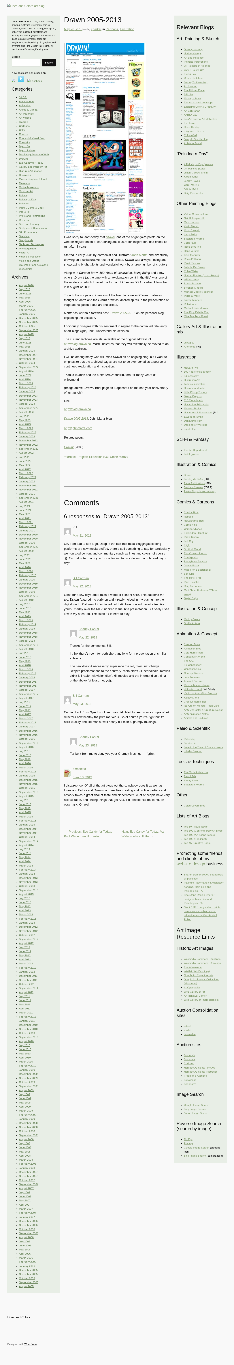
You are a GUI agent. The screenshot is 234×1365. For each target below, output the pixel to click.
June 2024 (25, 375)
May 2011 (24, 1004)
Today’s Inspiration (194, 383)
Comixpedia (191, 557)
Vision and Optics (29, 260)
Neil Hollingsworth (194, 218)
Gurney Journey (193, 49)
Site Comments (28, 232)
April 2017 (25, 714)
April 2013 (25, 910)
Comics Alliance (193, 528)
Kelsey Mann (191, 697)
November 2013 (28, 881)
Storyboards (26, 240)
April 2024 (25, 379)
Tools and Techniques (31, 244)
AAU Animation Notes (196, 713)
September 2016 (28, 743)
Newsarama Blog (194, 520)
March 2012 (26, 963)
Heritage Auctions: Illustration (201, 1071)
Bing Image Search (195, 1109)
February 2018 (27, 673)
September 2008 (28, 1135)
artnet (187, 1026)
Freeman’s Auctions (195, 1075)
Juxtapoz (189, 342)
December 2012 (28, 926)
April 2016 (25, 763)
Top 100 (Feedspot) (195, 838)
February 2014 (27, 869)
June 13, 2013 (82, 777)
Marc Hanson (191, 222)
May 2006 (25, 1249)
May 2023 (25, 420)
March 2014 (26, 865)
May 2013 (25, 906)
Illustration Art (192, 379)
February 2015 (27, 820)
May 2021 (25, 514)
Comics (23, 134)
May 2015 (25, 808)
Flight (187, 545)
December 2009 (28, 1073)
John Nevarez (192, 677)
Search (16, 56)
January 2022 (27, 481)
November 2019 (28, 587)
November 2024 (28, 358)
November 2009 (28, 1078)
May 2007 (25, 1200)
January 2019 (27, 628)
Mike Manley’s (196, 316)
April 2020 (25, 567)
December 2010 (28, 1024)
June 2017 (25, 706)
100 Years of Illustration (197, 371)
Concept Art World (194, 656)
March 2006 (26, 1257)
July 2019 (24, 604)
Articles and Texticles (196, 717)
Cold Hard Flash (193, 652)
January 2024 (27, 391)
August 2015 (26, 796)
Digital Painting (27, 150)
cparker (96, 29)
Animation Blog (192, 648)
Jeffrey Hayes (192, 180)
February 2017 (27, 722)
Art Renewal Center (195, 995)
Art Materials (26, 113)
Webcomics (25, 268)
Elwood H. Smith (193, 416)
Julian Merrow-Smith (196, 172)
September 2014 (28, 841)
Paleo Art (24, 203)
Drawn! (69, 447)
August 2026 (26, 285)
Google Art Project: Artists (198, 975)
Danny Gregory (193, 396)
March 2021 (26, 522)
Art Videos (25, 117)
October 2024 (27, 362)
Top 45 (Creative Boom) (198, 842)
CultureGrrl (190, 135)
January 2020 (27, 579)
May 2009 (25, 1102)
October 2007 (27, 1180)
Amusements (26, 101)
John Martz (139, 255)
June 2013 (25, 902)
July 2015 (24, 800)
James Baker (191, 565)
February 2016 (27, 771)
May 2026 (25, 297)
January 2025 (27, 350)
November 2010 (28, 1029)
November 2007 (28, 1175)
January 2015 (27, 824)
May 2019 (25, 612)
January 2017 (27, 726)
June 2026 (25, 293)
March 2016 (26, 767)
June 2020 (25, 559)
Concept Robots (193, 673)
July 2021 (24, 506)
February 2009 (27, 1114)
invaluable (190, 1034)
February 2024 (27, 387)
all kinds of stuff (193, 689)
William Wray (191, 279)
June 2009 (25, 1098)
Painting (23, 195)
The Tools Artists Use (196, 772)
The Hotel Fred (192, 577)
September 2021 (28, 497)
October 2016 (27, 738)
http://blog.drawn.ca (77, 344)
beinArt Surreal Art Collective (200, 118)
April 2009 (25, 1106)
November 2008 (28, 1127)
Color (22, 129)
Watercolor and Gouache (33, 264)
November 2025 (28, 322)
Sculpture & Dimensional (33, 228)
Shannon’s (190, 1083)
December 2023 (28, 395)
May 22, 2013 (82, 586)
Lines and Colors (18, 1317)
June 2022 (25, 461)
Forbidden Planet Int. (196, 532)
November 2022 (28, 444)
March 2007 (26, 1208)
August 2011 (26, 992)
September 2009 (28, 1086)
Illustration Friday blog (197, 404)
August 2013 (26, 894)
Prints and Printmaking (32, 215)
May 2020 (25, 563)
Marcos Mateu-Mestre (197, 685)
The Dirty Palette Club (196, 312)
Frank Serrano (192, 283)
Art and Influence (194, 57)
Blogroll (23, 121)
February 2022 (27, 477)
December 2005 (28, 1270)
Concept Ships (192, 668)
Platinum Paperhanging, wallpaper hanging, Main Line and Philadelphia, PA (204, 886)
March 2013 (26, 914)
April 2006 (25, 1253)
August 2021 (26, 501)
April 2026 (25, 301)
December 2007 (28, 1171)
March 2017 (26, 718)
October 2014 (27, 836)
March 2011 (26, 1012)
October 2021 (27, 493)
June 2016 (25, 755)
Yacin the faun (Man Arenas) (200, 693)
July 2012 (24, 947)
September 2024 (28, 367)
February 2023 (27, 432)
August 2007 (26, 1188)
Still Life (188, 94)
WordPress (30, 1344)
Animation (25, 105)
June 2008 (25, 1147)
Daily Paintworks (193, 193)
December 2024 (28, 354)
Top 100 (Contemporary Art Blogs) (203, 830)
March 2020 (26, 571)
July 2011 (24, 996)
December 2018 (28, 632)
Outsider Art (26, 191)
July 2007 (24, 1192)
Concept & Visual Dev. (32, 138)
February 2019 (27, 624)
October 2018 (27, 640)
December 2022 (28, 440)
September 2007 (28, 1184)
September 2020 (28, 546)
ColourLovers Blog (194, 805)
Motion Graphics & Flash (33, 179)
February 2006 (27, 1261)
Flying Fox (190, 73)
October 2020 (27, 542)
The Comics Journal (195, 553)
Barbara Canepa (193, 487)
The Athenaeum (193, 967)
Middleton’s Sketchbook (197, 569)
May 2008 (25, 1151)
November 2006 (28, 1225)
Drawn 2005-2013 (122, 313)
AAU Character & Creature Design (203, 709)
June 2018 (25, 657)
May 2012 (25, 955)
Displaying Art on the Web (34, 154)
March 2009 (26, 1110)
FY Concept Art (192, 664)
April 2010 (25, 1057)
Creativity (24, 142)
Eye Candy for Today (31, 162)
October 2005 (27, 1278)
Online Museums (29, 187)
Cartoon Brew (192, 644)
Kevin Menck (191, 226)
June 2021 (25, 510)
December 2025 (28, 318)
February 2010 (27, 1065)
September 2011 (28, 988)
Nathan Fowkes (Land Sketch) (201, 275)
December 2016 (28, 730)
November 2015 (28, 783)
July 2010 (24, 1045)
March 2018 (26, 669)
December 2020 (28, 534)
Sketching (24, 236)
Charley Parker (89, 629)
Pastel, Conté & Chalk (31, 207)
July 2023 (24, 415)
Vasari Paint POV (194, 69)
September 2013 (28, 890)
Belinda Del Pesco (194, 267)
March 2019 (26, 620)
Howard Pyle (191, 367)
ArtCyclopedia (192, 987)
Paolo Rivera (191, 536)
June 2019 (25, 608)
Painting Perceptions (196, 61)
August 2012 (26, 943)
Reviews (24, 220)
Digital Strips (191, 598)
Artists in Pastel (193, 143)
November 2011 (28, 980)
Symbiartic (190, 743)
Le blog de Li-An (193, 479)
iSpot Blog (190, 428)
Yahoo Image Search (196, 1113)
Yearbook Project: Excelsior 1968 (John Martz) (96, 457)
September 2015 (28, 792)
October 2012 (27, 934)
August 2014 (26, 845)
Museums (24, 183)
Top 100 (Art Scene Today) (199, 834)
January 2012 (27, 971)
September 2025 (28, 330)
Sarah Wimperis (193, 299)
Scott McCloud (192, 549)
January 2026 (27, 313)
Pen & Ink (24, 211)
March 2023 (26, 428)
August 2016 (26, 747)
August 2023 (26, 411)
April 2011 (25, 1008)
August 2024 (26, 371)
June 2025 (25, 342)
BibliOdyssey (191, 375)
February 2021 (27, 526)
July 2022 (24, 456)
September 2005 (28, 1282)
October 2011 (27, 984)
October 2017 (27, 689)
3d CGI (23, 97)
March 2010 (26, 1061)
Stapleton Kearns (194, 238)
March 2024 (26, 383)
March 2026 (26, 305)
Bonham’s (189, 1059)
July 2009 (24, 1094)
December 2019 (28, 583)
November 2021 (28, 489)
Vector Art (24, 252)
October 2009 (27, 1082)
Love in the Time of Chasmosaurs (203, 747)
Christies (189, 1063)
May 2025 (25, 346)
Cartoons (24, 125)
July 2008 (24, 1143)
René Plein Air (192, 263)
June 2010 (25, 1049)
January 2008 (27, 1167)
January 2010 (27, 1069)
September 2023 (28, 407)
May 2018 (25, 661)
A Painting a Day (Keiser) (198, 164)
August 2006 (26, 1237)
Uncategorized (27, 248)
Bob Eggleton (191, 454)
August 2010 (26, 1041)
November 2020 (28, 538)
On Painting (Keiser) (195, 168)
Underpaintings (192, 53)
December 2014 (28, 828)
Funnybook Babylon (195, 561)
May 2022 (25, 465)
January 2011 (27, 1020)
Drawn (110, 237)
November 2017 (28, 685)
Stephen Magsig (193, 287)
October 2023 (27, 403)
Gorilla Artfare (192, 623)
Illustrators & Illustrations (198, 412)
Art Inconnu (190, 86)
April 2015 (25, 812)
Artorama (189, 346)
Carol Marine (191, 184)
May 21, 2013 (82, 535)
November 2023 (28, 399)
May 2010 (25, 1053)
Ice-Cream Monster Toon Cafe (201, 705)
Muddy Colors (192, 619)
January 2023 (27, 436)
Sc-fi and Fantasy (29, 224)
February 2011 (27, 1016)
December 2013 (28, 877)
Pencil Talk (190, 776)
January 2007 (27, 1216)
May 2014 (25, 857)
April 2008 (25, 1155)
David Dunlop (191, 127)
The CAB (189, 660)
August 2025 (26, 334)
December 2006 (28, 1221)
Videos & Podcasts (30, 256)
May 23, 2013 (82, 704)
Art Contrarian (192, 110)
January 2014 (27, 873)
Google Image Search (196, 1104)
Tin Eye (188, 1139)
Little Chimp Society (195, 392)
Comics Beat (191, 512)
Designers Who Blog (195, 424)
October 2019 (27, 591)
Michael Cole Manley (196, 308)
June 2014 (25, 853)
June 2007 (25, 1196)
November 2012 (28, 930)
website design (191, 863)
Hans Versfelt (191, 250)
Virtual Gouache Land (196, 214)
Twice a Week (192, 295)
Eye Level (189, 123)
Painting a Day (27, 199)
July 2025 (24, 338)
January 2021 (27, 530)
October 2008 (27, 1131)
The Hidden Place (194, 90)
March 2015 (26, 816)
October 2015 (27, 787)
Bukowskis (190, 1079)
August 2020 (26, 550)
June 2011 (25, 1000)
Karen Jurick (191, 176)
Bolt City (188, 541)
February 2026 (27, 309)
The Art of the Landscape (198, 102)
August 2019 (26, 599)
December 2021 (28, 485)
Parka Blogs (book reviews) (200, 491)
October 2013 (27, 885)
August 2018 (26, 648)
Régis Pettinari (192, 258)
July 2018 (24, 652)
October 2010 (27, 1033)
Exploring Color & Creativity (200, 106)
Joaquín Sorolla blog (196, 139)
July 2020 (24, 555)
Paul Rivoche (191, 581)
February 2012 (27, 967)
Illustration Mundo (194, 387)
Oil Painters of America (197, 65)
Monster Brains (192, 408)
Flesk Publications (194, 483)
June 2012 (25, 951)
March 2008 (26, 1159)
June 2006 (25, 1245)
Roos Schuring (192, 246)
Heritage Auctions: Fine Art (199, 1067)
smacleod (79, 769)
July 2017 (24, 702)
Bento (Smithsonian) (195, 82)
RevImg (188, 1143)
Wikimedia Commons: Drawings (202, 962)
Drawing (24, 158)
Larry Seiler (190, 234)
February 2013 (27, 918)
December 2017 (28, 681)
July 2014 (24, 849)
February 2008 (27, 1163)
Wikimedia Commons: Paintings (202, 958)
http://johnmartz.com (78, 428)
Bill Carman (81, 578)
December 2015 (28, 779)
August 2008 (26, 1139)
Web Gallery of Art (194, 991)
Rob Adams (190, 303)
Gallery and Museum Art (33, 166)
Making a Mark (192, 98)
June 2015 (25, 804)
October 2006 (27, 1229)
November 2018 (28, 636)
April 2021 (25, 518)
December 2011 (28, 975)
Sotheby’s (189, 1055)
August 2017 (26, 697)
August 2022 (26, 452)
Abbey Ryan (191, 188)
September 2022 (28, 448)
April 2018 (25, 665)
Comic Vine (190, 524)
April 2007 (25, 1204)
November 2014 (28, 832)
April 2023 (25, 424)
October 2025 (27, 326)
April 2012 (25, 959)
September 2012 (28, 939)
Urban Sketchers (193, 77)
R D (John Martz (193, 400)
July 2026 (24, 289)
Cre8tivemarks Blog (195, 701)
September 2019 (28, 595)
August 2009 (26, 1090)
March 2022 (26, 473)
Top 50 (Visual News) (196, 826)
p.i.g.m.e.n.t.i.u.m (194, 131)
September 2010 (28, 1037)
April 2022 (25, 469)
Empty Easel (191, 780)
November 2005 (28, 1274)
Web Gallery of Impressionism (201, 999)
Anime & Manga (28, 109)
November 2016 (28, 734)
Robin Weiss (191, 271)
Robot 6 (188, 516)
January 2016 (27, 775)
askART (188, 1030)
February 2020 (27, 575)
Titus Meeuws (192, 254)
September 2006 (28, 1233)
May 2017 (25, 710)
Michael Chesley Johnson (199, 291)
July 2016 (24, 751)
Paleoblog (189, 738)
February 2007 (27, 1212)
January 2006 (27, 1266)
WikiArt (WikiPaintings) (197, 971)
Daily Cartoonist (193, 586)
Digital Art (24, 146)
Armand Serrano (193, 681)
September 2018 (28, 644)
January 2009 (27, 1118)
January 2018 (27, 677)
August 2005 (26, 1286)
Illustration (25, 174)
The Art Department (195, 450)
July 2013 (24, 898)
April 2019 (25, 616)
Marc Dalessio (192, 230)
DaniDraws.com (193, 420)
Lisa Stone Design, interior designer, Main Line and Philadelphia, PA (199, 899)
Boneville (189, 573)
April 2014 (25, 861)
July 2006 (24, 1241)
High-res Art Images (30, 170)
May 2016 (25, 759)
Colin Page (190, 242)
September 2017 (28, 693)
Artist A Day (190, 114)
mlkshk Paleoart (193, 751)
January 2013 (27, 922)
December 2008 (28, 1122)
